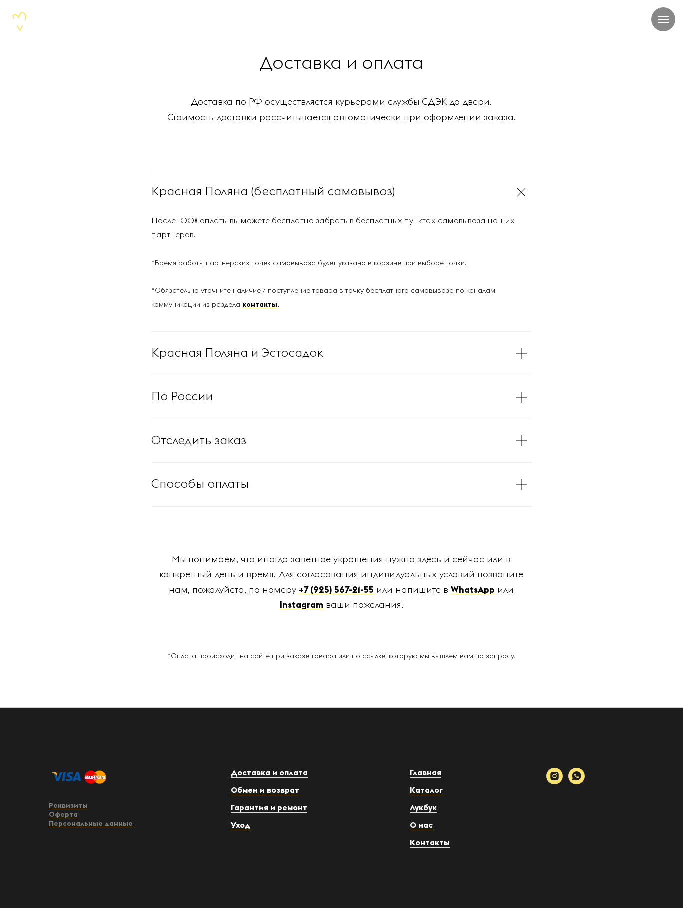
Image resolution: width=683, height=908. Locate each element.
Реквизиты (68, 806)
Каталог (426, 790)
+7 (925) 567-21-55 (336, 590)
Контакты (430, 843)
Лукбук (423, 808)
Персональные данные (91, 824)
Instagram (302, 605)
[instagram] (554, 782)
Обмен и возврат (265, 790)
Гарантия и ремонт (269, 808)
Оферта (63, 815)
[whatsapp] (576, 782)
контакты (260, 305)
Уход (240, 826)
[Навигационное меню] (663, 19)
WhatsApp (473, 590)
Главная (426, 773)
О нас (421, 826)
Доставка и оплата (269, 773)
